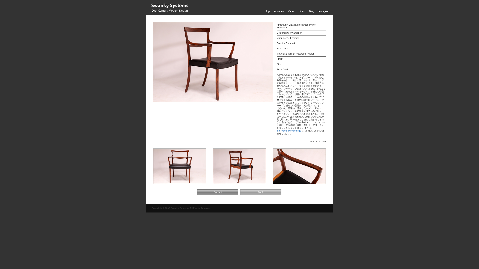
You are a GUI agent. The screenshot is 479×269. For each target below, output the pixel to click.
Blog (311, 11)
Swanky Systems (169, 7)
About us (279, 11)
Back (261, 192)
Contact (218, 192)
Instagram (323, 11)
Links (302, 11)
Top (268, 11)
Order (291, 11)
